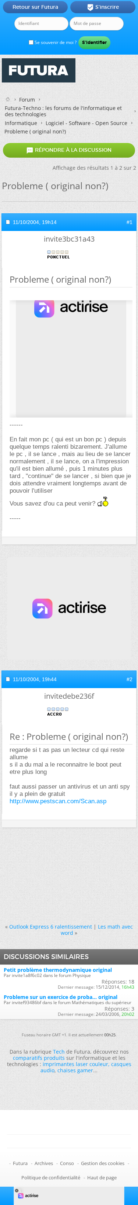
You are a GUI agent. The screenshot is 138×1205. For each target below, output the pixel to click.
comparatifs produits (39, 1057)
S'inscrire (103, 7)
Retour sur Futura (35, 7)
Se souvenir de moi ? (55, 42)
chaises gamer (75, 1070)
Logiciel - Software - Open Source (86, 123)
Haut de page (102, 1177)
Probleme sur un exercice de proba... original (60, 996)
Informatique (21, 123)
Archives (44, 1163)
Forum (27, 99)
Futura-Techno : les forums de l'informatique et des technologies (63, 111)
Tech (59, 1051)
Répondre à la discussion (69, 150)
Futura (20, 1163)
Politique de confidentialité (50, 1177)
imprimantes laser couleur (75, 1064)
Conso (67, 1163)
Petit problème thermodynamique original (58, 969)
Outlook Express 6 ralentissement (50, 926)
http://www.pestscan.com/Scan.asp (58, 801)
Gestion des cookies (102, 1163)
